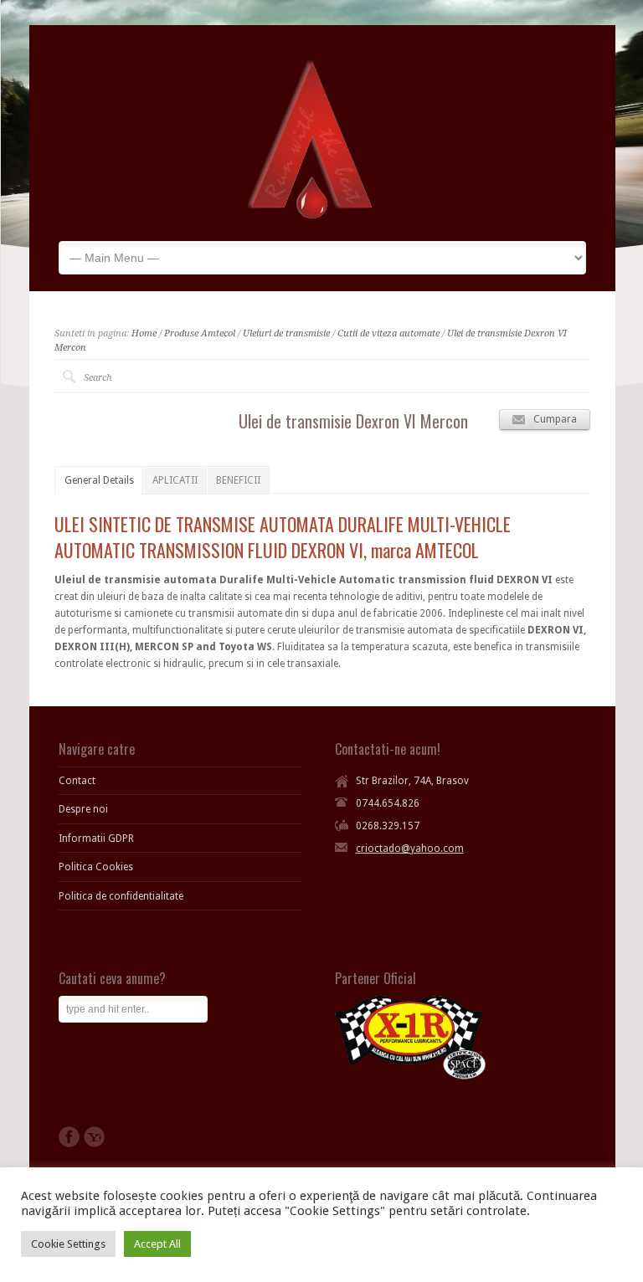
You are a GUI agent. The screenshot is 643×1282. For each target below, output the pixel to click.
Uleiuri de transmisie (286, 333)
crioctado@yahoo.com (410, 848)
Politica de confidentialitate (121, 896)
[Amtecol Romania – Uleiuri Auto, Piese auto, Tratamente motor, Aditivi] (310, 216)
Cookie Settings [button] (68, 1244)
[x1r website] (410, 1076)
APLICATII (175, 480)
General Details (99, 480)
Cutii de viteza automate (388, 333)
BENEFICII (238, 480)
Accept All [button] (157, 1244)
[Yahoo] (94, 1136)
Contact (77, 781)
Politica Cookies (96, 867)
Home (144, 333)
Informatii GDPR (96, 838)
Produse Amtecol (199, 333)
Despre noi (83, 809)
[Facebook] (69, 1136)
